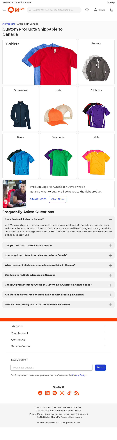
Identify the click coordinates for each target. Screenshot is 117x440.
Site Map (78, 407)
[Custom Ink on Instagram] (62, 393)
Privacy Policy (36, 414)
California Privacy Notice (57, 414)
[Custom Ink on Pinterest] (55, 393)
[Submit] (30, 10)
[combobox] (54, 10)
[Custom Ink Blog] (76, 393)
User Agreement (79, 414)
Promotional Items (63, 407)
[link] (16, 10)
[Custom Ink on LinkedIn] (47, 393)
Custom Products (44, 407)
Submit (100, 367)
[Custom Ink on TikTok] (69, 393)
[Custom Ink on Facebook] (40, 393)
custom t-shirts (73, 410)
